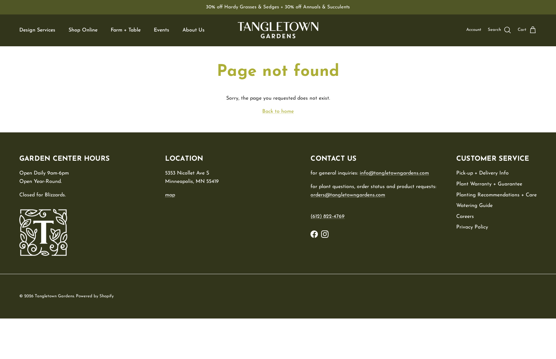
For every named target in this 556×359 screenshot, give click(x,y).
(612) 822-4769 (327, 216)
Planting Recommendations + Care (496, 195)
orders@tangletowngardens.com (347, 195)
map (170, 195)
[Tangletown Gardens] (278, 30)
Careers (465, 216)
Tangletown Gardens (54, 296)
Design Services (37, 30)
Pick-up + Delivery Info (482, 173)
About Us (193, 30)
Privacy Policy (472, 227)
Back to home (278, 111)
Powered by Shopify (95, 296)
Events (161, 30)
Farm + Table (126, 30)
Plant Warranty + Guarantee (489, 184)
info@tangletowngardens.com (394, 173)
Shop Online (83, 30)
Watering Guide (474, 205)
